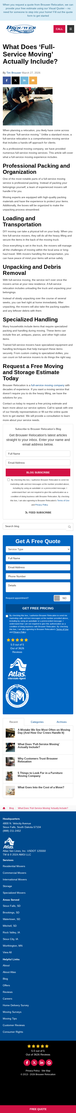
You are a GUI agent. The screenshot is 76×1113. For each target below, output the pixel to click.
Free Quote (38, 1109)
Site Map (46, 1070)
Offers (6, 985)
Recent (13, 721)
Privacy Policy (41, 505)
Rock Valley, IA (11, 932)
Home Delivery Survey (16, 1005)
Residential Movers (14, 866)
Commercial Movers (14, 872)
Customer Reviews (14, 1025)
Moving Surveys (12, 1011)
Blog (5, 978)
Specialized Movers (14, 892)
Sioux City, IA (10, 939)
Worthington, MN (13, 945)
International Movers (15, 879)
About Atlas (9, 972)
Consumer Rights (13, 1031)
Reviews (8, 992)
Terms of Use (63, 500)
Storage (7, 886)
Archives (62, 721)
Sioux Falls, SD (11, 905)
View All (7, 952)
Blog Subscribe (38, 472)
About (6, 965)
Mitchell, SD (10, 925)
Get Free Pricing (38, 608)
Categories (37, 721)
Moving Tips (10, 1018)
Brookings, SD (11, 912)
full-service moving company (47, 385)
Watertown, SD (11, 919)
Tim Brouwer (13, 72)
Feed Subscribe (39, 512)
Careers (7, 998)
